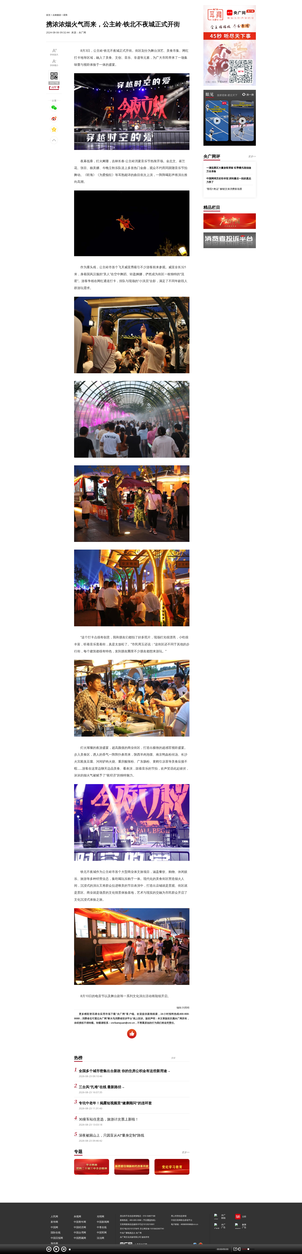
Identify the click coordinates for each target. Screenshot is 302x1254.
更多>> (185, 1152)
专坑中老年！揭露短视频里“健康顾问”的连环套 (115, 1103)
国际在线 (55, 1232)
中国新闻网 (103, 1221)
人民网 (54, 1216)
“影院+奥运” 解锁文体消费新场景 (224, 188)
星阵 (65, 14)
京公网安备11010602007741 (152, 1228)
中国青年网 (80, 1221)
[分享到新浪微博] (54, 118)
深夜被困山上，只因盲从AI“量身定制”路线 (111, 1135)
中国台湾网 (80, 1232)
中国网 (54, 1227)
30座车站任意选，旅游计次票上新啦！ (109, 1119)
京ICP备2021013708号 (129, 1228)
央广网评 (211, 156)
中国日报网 (57, 1237)
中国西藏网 (80, 1237)
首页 (48, 14)
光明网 (100, 1216)
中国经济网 (80, 1227)
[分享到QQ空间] (54, 129)
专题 (78, 1151)
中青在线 (102, 1227)
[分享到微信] (54, 107)
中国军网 (102, 1232)
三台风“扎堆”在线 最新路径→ (102, 1086)
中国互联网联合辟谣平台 (181, 1220)
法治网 (100, 1237)
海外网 (54, 1243)
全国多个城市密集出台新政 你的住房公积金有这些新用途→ (125, 1070)
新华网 (54, 1221)
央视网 (77, 1216)
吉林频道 (57, 14)
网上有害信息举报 (178, 1216)
